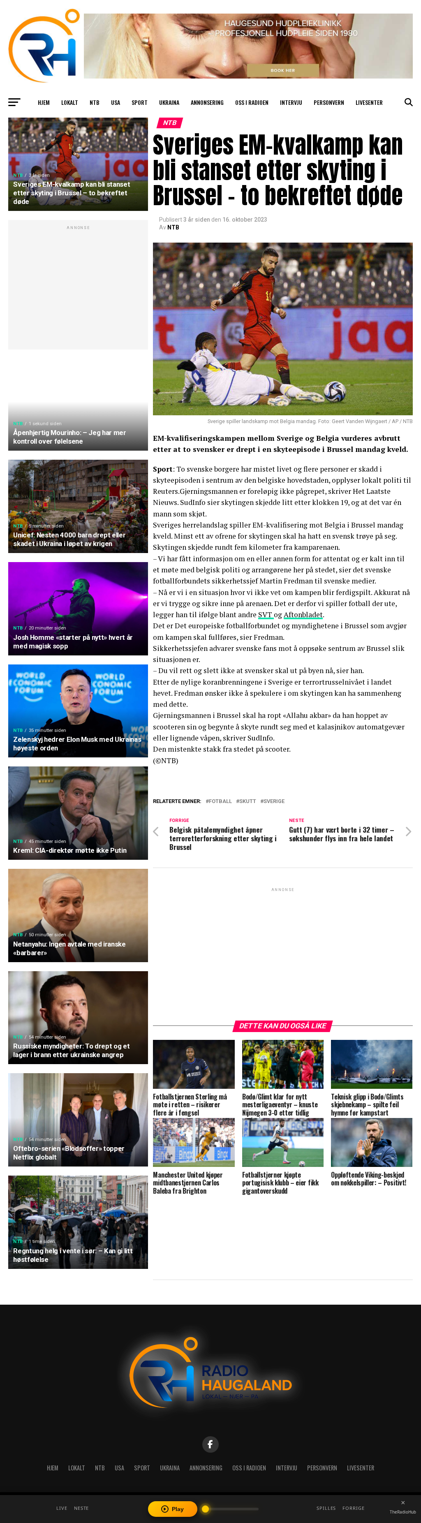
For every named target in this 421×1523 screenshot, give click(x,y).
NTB (94, 102)
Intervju (291, 102)
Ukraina (169, 102)
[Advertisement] (78, 289)
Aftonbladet (303, 614)
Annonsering (207, 102)
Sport (140, 102)
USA (115, 102)
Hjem (44, 102)
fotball (220, 801)
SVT (266, 614)
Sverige (274, 801)
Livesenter (369, 102)
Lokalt (69, 102)
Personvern (329, 102)
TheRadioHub (403, 1512)
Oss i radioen (251, 102)
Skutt (247, 801)
